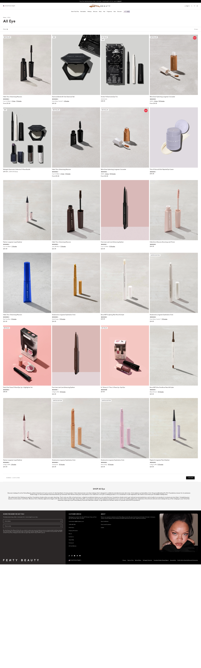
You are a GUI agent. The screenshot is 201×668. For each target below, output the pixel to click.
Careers (102, 527)
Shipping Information (73, 530)
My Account (71, 542)
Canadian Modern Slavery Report (161, 560)
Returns (70, 533)
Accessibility (173, 560)
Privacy (124, 560)
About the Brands (104, 521)
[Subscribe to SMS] (60, 526)
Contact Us (71, 536)
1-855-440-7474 (72, 524)
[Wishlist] (194, 6)
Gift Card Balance (72, 546)
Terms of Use (130, 560)
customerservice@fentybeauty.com (76, 521)
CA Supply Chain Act (147, 560)
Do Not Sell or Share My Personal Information (188, 560)
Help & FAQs (71, 539)
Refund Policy (138, 560)
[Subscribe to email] (60, 521)
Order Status (71, 527)
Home (4, 17)
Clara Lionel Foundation (106, 524)
